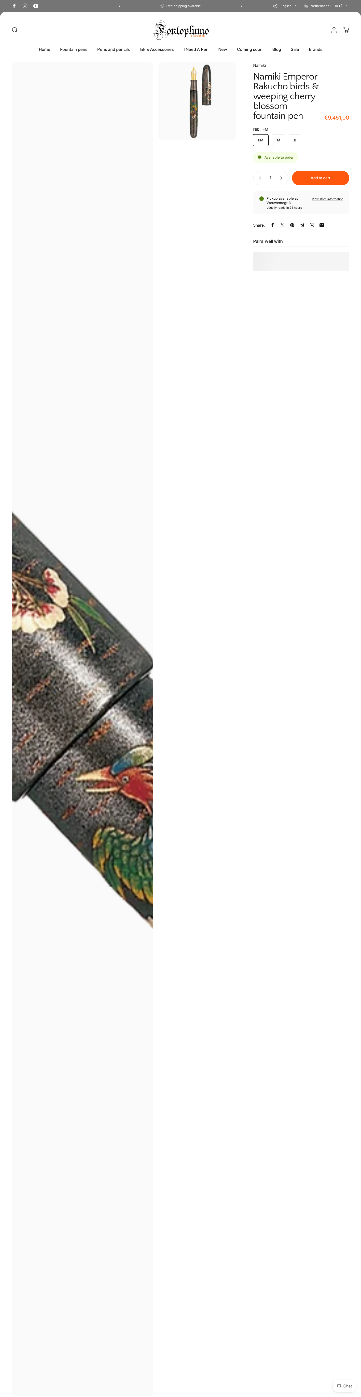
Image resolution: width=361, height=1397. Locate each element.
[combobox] (285, 6)
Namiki (259, 65)
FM (260, 140)
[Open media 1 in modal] (82, 729)
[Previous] (120, 6)
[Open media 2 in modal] (197, 101)
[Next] (241, 6)
